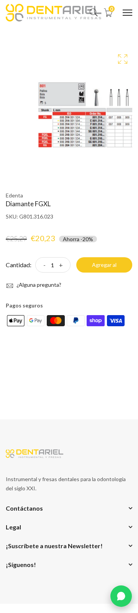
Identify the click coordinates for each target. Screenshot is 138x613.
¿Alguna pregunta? (38, 284)
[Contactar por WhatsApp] (121, 596)
